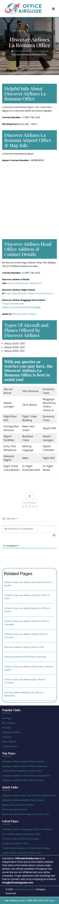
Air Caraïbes (8, 722)
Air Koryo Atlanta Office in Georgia (20, 838)
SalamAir (6, 736)
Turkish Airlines (9, 746)
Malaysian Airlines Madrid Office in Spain (23, 761)
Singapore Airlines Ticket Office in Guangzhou (26, 775)
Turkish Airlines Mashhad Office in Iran (21, 770)
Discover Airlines (38, 51)
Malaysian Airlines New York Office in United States (29, 795)
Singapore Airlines (11, 732)
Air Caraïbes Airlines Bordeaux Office (21, 834)
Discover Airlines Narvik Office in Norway (25, 656)
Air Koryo (6, 727)
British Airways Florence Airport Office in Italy (25, 814)
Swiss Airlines (9, 741)
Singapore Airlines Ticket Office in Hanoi (23, 780)
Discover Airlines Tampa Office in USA (24, 647)
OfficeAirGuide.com (23, 889)
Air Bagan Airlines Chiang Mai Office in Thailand (26, 829)
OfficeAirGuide (21, 51)
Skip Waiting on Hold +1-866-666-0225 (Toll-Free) (29, 900)
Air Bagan (7, 718)
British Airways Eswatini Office (17, 804)
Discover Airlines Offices (24, 314)
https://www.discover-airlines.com (24, 283)
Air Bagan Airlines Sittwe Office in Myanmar (24, 766)
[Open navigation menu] (53, 8)
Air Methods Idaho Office (15, 843)
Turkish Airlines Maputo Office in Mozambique (26, 848)
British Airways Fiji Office (14, 809)
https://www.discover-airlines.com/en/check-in (29, 293)
